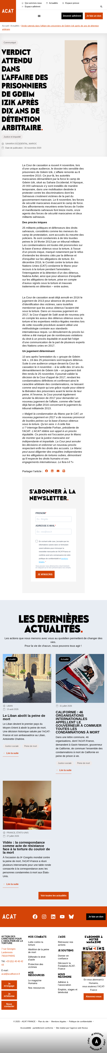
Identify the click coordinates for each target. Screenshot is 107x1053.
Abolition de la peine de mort (38, 951)
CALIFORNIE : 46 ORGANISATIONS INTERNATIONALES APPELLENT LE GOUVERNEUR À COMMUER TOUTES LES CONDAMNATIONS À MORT (78, 722)
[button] (101, 6)
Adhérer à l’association (64, 983)
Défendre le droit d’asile (36, 958)
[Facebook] (35, 916)
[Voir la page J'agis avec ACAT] (96, 1051)
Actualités (14, 26)
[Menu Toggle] (39, 16)
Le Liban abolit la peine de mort (24, 717)
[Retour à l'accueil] (9, 916)
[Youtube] (62, 916)
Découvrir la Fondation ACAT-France (66, 966)
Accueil (5, 26)
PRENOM (40, 513)
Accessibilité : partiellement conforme (36, 1028)
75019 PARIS (8, 956)
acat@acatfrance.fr (10, 974)
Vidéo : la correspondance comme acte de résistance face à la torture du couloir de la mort (26, 847)
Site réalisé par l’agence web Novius (72, 1028)
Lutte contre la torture (35, 943)
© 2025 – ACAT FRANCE (24, 1021)
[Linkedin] (53, 916)
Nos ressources (36, 988)
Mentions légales (58, 1021)
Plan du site (43, 1021)
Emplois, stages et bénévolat (67, 991)
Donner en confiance (63, 957)
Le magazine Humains (34, 982)
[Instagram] (44, 916)
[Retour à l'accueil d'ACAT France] (8, 11)
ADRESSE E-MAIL (45, 526)
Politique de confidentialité (80, 1021)
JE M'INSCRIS (45, 574)
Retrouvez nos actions (65, 943)
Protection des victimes (35, 965)
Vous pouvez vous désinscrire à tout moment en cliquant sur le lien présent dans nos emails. (53, 567)
